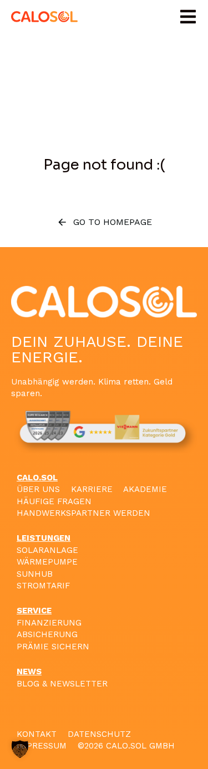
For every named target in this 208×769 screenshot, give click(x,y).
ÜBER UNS (38, 489)
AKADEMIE (145, 489)
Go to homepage (112, 222)
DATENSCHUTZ (99, 734)
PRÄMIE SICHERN (53, 647)
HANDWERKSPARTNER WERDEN (83, 513)
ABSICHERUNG (47, 634)
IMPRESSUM (42, 746)
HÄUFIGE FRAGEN (54, 501)
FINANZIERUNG (49, 623)
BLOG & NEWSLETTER (62, 684)
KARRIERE (92, 489)
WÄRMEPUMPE (47, 562)
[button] (188, 16)
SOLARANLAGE (47, 550)
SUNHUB (35, 574)
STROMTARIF (43, 586)
